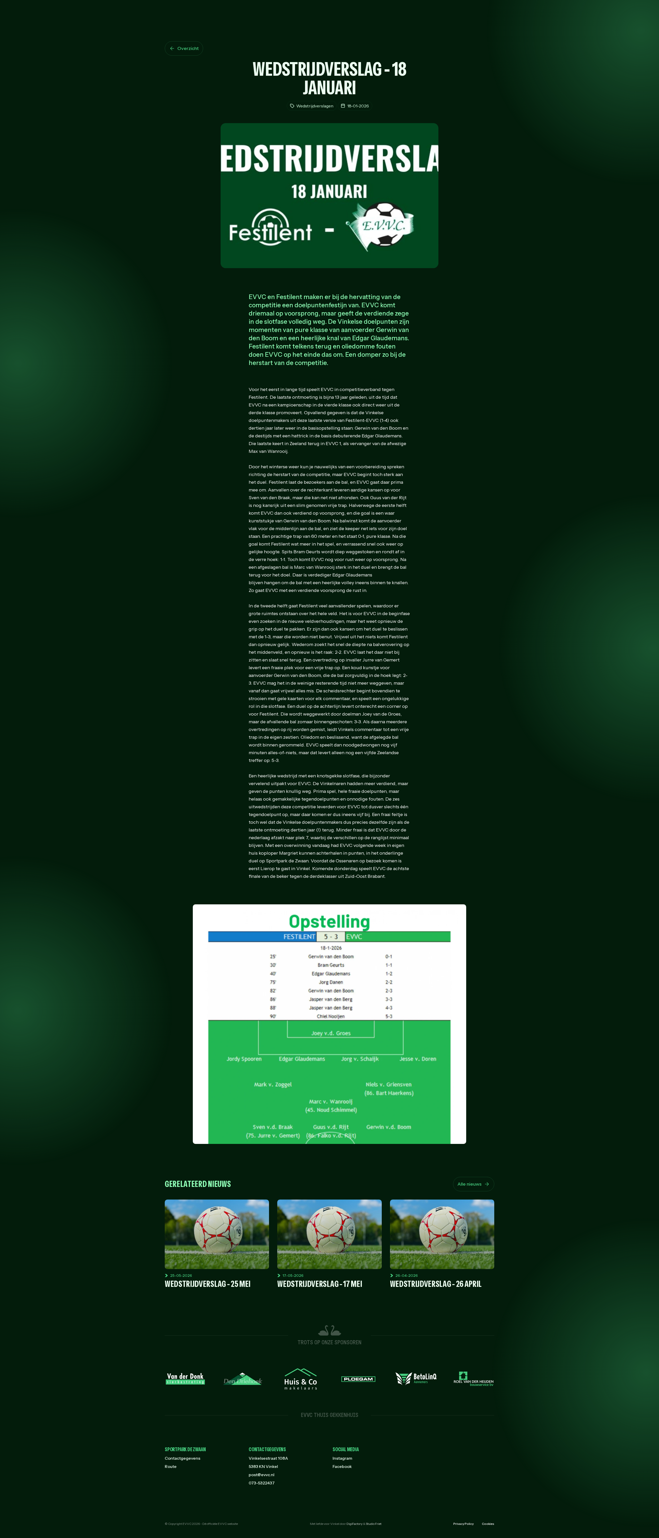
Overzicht (188, 48)
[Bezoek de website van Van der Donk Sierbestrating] (185, 1379)
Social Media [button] (346, 1449)
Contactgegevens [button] (267, 1449)
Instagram (342, 1458)
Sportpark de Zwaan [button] (185, 1449)
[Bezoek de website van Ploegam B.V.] (358, 1379)
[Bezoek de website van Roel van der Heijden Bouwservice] (473, 1379)
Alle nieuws (469, 1184)
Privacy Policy (463, 1524)
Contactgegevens (182, 1458)
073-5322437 (262, 1483)
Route (171, 1466)
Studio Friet (373, 1524)
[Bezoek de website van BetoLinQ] (416, 1378)
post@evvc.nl (261, 1475)
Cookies (488, 1524)
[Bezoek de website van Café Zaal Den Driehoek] (243, 1378)
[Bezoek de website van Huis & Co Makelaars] (300, 1379)
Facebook (342, 1466)
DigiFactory (354, 1524)
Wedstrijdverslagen (314, 105)
